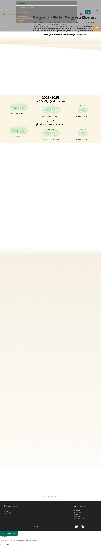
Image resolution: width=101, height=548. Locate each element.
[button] (88, 12)
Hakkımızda (77, 512)
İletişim (21, 21)
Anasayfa (21, 3)
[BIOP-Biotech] (10, 12)
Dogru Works (14, 527)
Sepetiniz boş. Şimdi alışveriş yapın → (11, 547)
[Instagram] (81, 14)
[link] (97, 11)
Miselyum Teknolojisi (26, 8)
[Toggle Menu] (74, 7)
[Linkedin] (80, 10)
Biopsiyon (77, 516)
